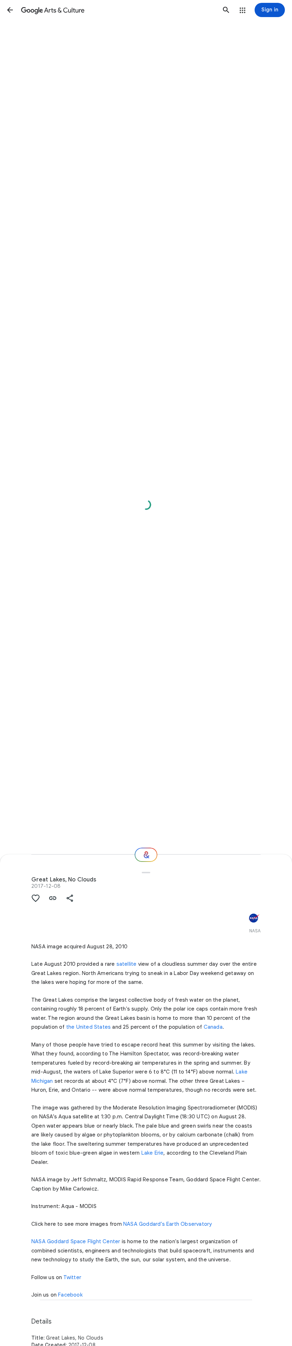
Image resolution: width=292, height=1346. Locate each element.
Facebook (70, 1295)
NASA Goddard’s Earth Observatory (167, 1224)
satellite (126, 964)
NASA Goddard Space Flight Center (75, 1241)
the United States (88, 1027)
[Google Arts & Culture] (118, 10)
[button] (10, 9)
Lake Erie (152, 1153)
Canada (213, 1027)
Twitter (72, 1277)
